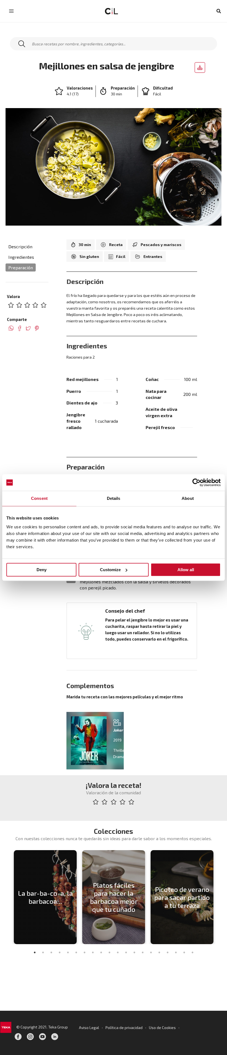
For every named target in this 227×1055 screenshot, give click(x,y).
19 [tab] (184, 952)
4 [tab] (59, 952)
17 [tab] (167, 952)
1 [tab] (34, 952)
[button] (218, 11)
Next (220, 897)
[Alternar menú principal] (11, 11)
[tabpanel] (45, 897)
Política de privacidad (124, 1027)
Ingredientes (21, 257)
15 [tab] (151, 952)
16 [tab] (159, 952)
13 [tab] (134, 952)
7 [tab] (84, 952)
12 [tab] (126, 952)
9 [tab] (101, 952)
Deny (42, 569)
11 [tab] (117, 952)
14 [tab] (142, 952)
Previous (7, 897)
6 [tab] (76, 952)
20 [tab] (192, 952)
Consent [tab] (39, 498)
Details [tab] (113, 498)
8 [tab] (93, 952)
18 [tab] (176, 952)
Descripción (20, 246)
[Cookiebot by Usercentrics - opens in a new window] (196, 482)
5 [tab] (68, 952)
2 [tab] (43, 952)
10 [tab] (109, 952)
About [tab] (188, 498)
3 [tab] (51, 952)
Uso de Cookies (162, 1027)
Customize (110, 569)
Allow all (185, 569)
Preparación (20, 267)
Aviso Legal (89, 1027)
